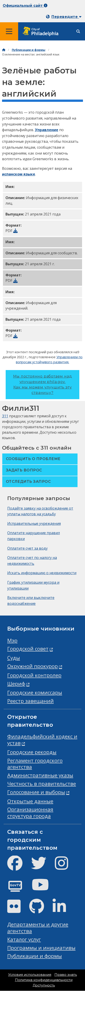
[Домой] (3, 50)
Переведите (65, 17)
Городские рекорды (31, 752)
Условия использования (29, 975)
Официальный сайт (23, 5)
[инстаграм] (65, 866)
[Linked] (63, 910)
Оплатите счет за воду (27, 548)
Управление (46, 129)
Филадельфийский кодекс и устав (42, 739)
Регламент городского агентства (35, 764)
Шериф (16, 683)
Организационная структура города (30, 812)
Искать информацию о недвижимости (41, 572)
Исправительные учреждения (34, 523)
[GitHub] (40, 910)
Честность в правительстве (41, 783)
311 (5, 415)
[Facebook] (18, 866)
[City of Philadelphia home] (42, 31)
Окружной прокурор (32, 666)
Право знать (65, 975)
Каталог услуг (24, 939)
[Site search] (78, 31)
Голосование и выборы (36, 792)
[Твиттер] (42, 866)
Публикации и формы (28, 50)
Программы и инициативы (41, 947)
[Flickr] (17, 910)
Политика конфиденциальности (44, 980)
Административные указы (40, 775)
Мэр (12, 640)
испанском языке (18, 174)
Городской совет (28, 648)
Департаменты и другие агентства (37, 927)
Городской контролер (34, 675)
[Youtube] (44, 888)
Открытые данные (30, 801)
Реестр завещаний (30, 700)
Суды (13, 657)
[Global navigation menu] (9, 31)
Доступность (44, 985)
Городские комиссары (34, 692)
